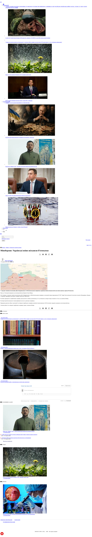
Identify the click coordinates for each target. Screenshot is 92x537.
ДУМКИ (7, 102)
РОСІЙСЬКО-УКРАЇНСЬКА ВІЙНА (63, 6)
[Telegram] (46, 254)
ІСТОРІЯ (24, 102)
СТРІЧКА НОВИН (10, 6)
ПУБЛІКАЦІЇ (6, 101)
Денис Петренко (9, 260)
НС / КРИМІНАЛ (48, 6)
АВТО (82, 6)
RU (90, 245)
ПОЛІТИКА (16, 6)
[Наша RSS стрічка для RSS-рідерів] (56, 528)
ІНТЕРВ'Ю (19, 102)
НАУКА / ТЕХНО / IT (75, 6)
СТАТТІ (11, 102)
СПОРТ (85, 6)
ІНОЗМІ (27, 102)
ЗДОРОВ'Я (8, 7)
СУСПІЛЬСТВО (36, 6)
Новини (3, 247)
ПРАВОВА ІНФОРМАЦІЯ (6, 519)
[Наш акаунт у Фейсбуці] (42, 528)
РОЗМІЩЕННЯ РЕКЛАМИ (9, 522)
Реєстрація (88, 239)
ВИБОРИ (42, 6)
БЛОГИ (15, 102)
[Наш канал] (53, 528)
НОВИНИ (5, 5)
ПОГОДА (13, 7)
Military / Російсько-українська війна (13, 247)
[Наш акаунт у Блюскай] (39, 528)
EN (89, 245)
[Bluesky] (43, 254)
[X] (40, 254)
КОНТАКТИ (17, 519)
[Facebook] (49, 254)
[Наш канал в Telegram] (45, 528)
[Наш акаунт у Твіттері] (36, 528)
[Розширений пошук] (4, 231)
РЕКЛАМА (5, 228)
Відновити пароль (6, 238)
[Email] (52, 254)
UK (87, 245)
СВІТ (53, 6)
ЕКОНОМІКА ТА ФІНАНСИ (25, 6)
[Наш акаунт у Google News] (48, 528)
